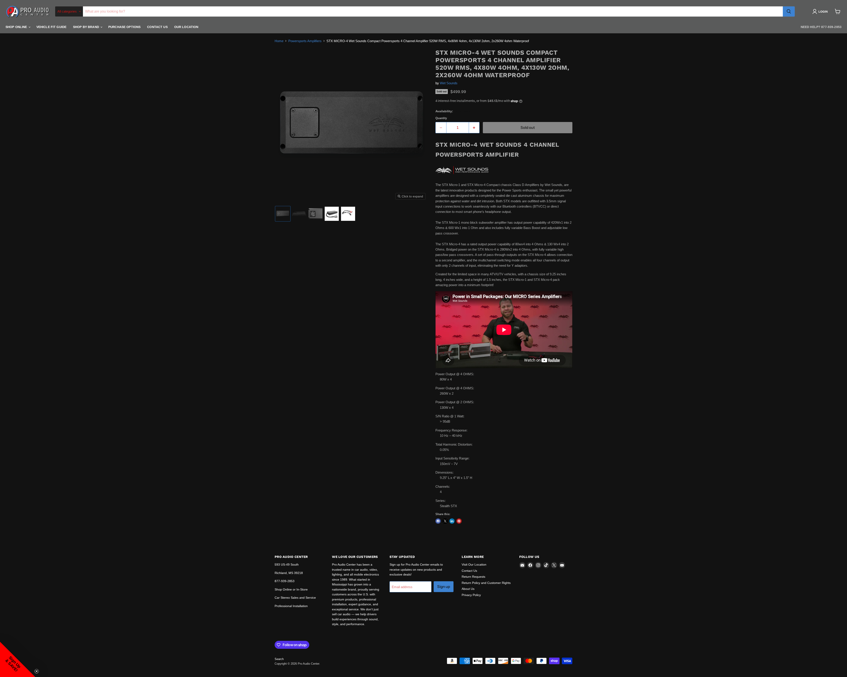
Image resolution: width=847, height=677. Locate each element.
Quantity (441, 118)
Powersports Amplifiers (305, 41)
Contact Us (157, 27)
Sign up (443, 586)
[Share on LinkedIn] (452, 521)
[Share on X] (445, 521)
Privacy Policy (471, 595)
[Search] (789, 11)
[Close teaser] (36, 671)
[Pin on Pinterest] (459, 521)
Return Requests (473, 576)
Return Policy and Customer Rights (486, 583)
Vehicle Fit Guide (51, 27)
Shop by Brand (86, 27)
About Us (468, 589)
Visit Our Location (474, 564)
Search (279, 659)
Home (279, 41)
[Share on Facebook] (438, 521)
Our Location (186, 27)
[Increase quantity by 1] (474, 127)
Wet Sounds (448, 83)
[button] (820, 11)
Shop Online (17, 27)
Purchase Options (124, 27)
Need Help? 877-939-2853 (821, 27)
